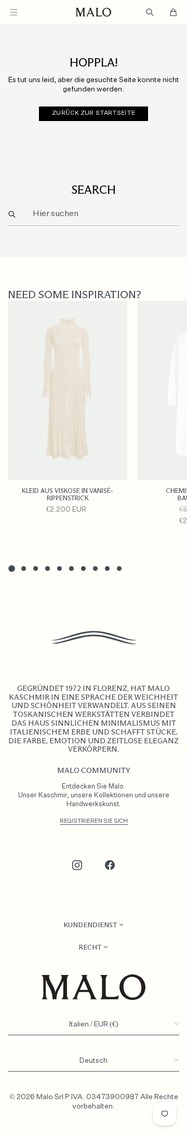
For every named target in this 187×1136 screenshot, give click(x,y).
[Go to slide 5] (59, 568)
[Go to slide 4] (48, 568)
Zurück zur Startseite (93, 113)
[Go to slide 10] (119, 568)
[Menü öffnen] (13, 12)
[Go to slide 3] (36, 568)
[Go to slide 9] (107, 568)
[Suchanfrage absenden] (12, 214)
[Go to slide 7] (83, 568)
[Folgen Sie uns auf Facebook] (110, 865)
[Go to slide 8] (95, 568)
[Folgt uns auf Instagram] (77, 865)
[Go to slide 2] (24, 568)
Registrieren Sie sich (94, 821)
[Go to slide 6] (71, 568)
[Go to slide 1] (11, 568)
